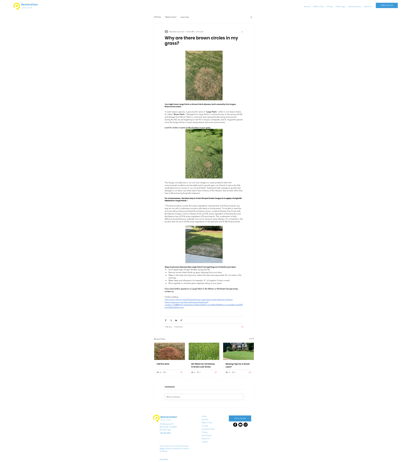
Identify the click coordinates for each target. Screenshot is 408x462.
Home (204, 416)
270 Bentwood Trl (167, 424)
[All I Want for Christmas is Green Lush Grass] (204, 351)
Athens (162, 448)
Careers (205, 442)
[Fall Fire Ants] (169, 351)
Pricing (204, 432)
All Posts (157, 17)
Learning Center (208, 429)
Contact (205, 426)
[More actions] (242, 31)
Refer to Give (207, 423)
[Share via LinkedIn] (176, 320)
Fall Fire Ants (163, 364)
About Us (205, 438)
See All (251, 339)
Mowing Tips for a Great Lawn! (238, 365)
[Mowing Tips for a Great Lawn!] (238, 351)
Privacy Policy (164, 459)
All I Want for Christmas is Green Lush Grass (203, 365)
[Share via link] (181, 320)
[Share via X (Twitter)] (171, 320)
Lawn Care (185, 17)
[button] (251, 17)
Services (205, 419)
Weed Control (170, 17)
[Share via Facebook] (166, 320)
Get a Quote (207, 435)
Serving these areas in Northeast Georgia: (174, 446)
